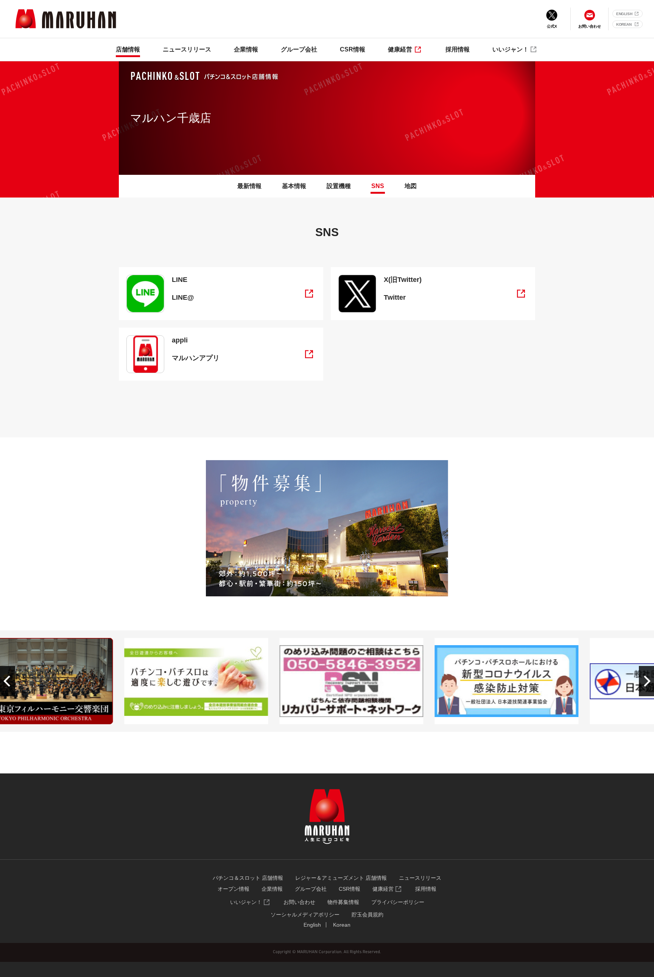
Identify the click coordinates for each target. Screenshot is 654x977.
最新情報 (249, 186)
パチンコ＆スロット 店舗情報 (248, 878)
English (312, 924)
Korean (341, 924)
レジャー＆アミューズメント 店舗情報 (341, 878)
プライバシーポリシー (397, 902)
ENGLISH (624, 14)
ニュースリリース (187, 49)
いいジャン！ (510, 49)
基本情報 (294, 186)
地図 (411, 186)
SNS (377, 186)
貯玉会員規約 (367, 914)
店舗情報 (128, 49)
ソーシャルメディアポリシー (305, 914)
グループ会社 (299, 49)
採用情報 (457, 49)
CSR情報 (352, 49)
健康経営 (400, 49)
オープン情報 (233, 888)
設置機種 (339, 186)
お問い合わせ (299, 902)
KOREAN (624, 24)
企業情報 (246, 49)
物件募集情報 (343, 902)
